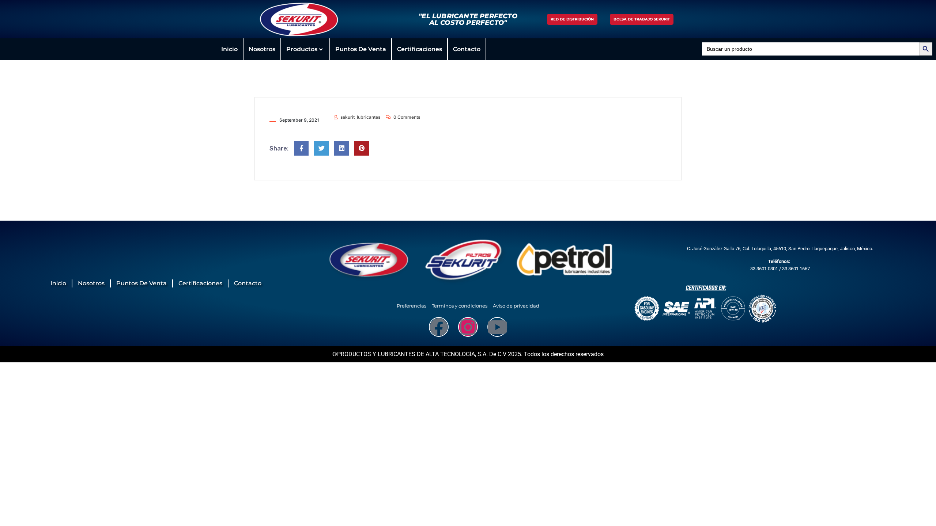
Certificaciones (419, 49)
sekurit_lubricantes (360, 117)
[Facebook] (439, 327)
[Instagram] (468, 327)
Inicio (229, 49)
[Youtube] (497, 327)
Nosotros (262, 49)
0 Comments (406, 117)
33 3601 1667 (796, 268)
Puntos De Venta (360, 49)
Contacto (466, 49)
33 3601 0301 (764, 268)
